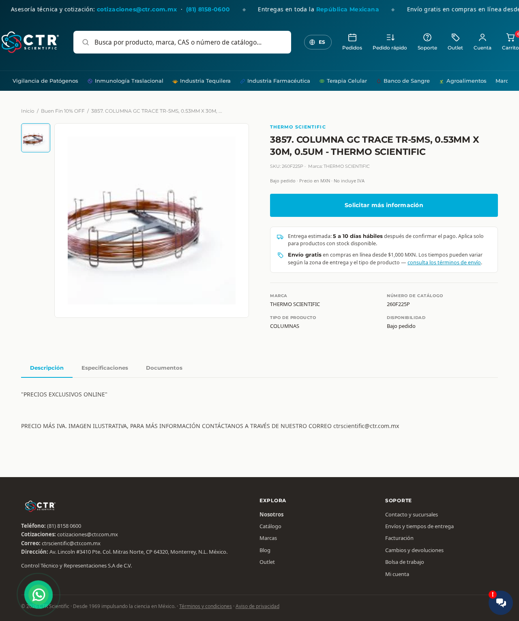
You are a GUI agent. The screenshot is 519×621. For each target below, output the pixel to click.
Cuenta (482, 48)
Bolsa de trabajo (404, 561)
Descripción (47, 367)
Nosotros (271, 514)
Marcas (505, 80)
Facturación (399, 538)
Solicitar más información (384, 205)
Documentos (164, 367)
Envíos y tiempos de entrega (419, 526)
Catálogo (270, 526)
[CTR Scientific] (30, 42)
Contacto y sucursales (411, 514)
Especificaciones (104, 367)
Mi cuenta (397, 574)
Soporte (427, 48)
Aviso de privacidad (257, 606)
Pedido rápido (390, 48)
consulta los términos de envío (444, 262)
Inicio (27, 111)
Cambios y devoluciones (414, 550)
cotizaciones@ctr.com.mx (87, 534)
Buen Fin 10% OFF (63, 111)
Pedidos (352, 48)
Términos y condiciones (205, 606)
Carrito (510, 41)
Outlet (455, 48)
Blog (265, 550)
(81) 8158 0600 (64, 525)
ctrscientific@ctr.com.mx (71, 543)
